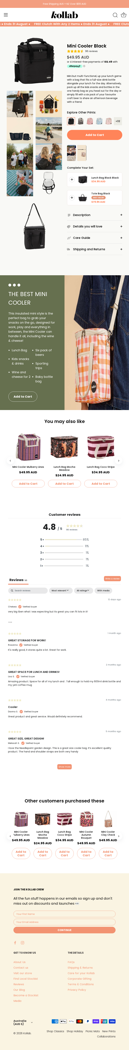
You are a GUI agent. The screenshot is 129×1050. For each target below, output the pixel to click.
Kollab (27, 1033)
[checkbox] (103, 591)
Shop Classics (55, 1031)
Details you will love (87, 226)
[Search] (115, 15)
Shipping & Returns (80, 968)
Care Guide (81, 238)
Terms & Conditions (81, 984)
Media (17, 1001)
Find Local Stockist (25, 979)
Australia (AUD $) (19, 1022)
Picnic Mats (93, 1031)
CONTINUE (64, 930)
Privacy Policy (77, 990)
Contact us (20, 968)
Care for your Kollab (81, 973)
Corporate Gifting (79, 979)
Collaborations (106, 1036)
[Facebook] (15, 942)
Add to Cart (94, 135)
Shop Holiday (75, 1031)
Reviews (18, 984)
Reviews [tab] (18, 580)
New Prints (109, 1031)
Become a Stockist (25, 995)
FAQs (71, 962)
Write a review (112, 578)
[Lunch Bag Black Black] (83, 179)
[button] (64, 539)
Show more (64, 766)
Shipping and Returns (88, 249)
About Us (19, 962)
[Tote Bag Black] (83, 197)
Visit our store (22, 973)
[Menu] (6, 14)
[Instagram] (22, 942)
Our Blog (19, 990)
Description (81, 215)
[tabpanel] (64, 680)
